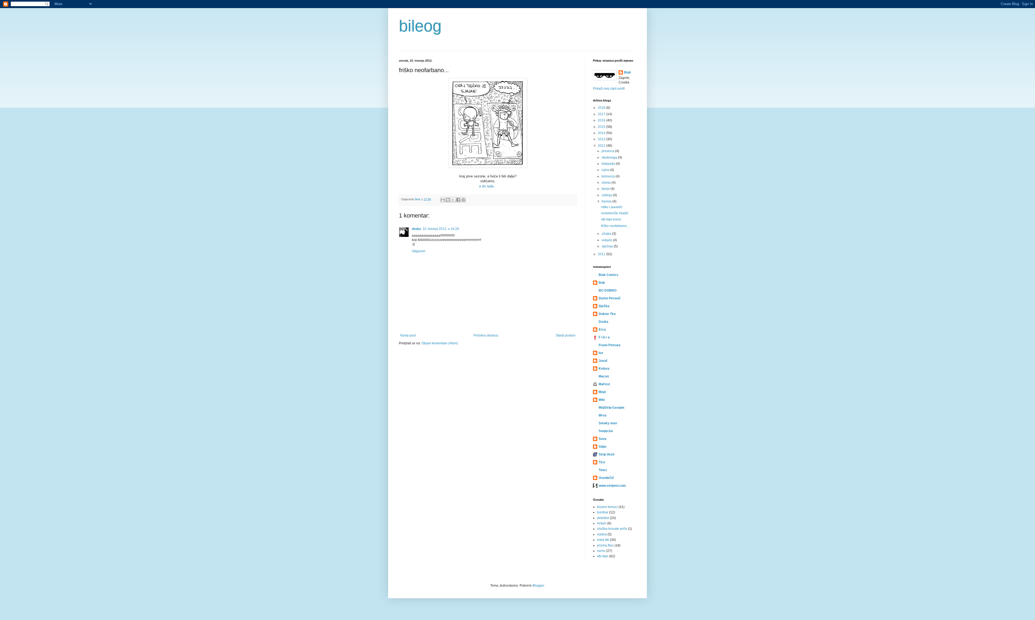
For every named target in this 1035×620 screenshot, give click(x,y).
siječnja (608, 246)
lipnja (606, 189)
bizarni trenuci (607, 507)
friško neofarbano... (615, 226)
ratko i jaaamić (611, 207)
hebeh (601, 523)
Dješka (604, 306)
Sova (602, 439)
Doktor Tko (607, 314)
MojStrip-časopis (612, 407)
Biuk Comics (608, 275)
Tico (602, 462)
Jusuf (603, 361)
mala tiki (603, 540)
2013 (602, 139)
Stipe (602, 447)
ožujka (607, 234)
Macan (604, 376)
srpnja (607, 182)
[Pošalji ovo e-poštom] (443, 199)
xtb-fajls (602, 556)
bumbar (602, 512)
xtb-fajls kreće (611, 219)
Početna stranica (486, 335)
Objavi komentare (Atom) (440, 343)
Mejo (602, 392)
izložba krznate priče (612, 529)
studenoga (610, 157)
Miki (602, 400)
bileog (420, 26)
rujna (606, 170)
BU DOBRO (607, 290)
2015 (602, 127)
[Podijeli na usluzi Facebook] (458, 199)
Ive (601, 353)
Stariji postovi (565, 335)
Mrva (602, 415)
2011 (602, 254)
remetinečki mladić (615, 213)
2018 (602, 108)
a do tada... (488, 186)
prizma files (605, 545)
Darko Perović (610, 298)
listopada (609, 164)
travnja (607, 201)
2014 (602, 133)
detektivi (603, 518)
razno (601, 551)
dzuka (416, 229)
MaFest (604, 384)
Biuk (627, 72)
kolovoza (609, 176)
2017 (602, 114)
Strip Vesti (606, 454)
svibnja (607, 195)
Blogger (538, 585)
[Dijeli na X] (453, 199)
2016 (602, 120)
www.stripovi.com (612, 486)
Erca (602, 329)
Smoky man (608, 423)
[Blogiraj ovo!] (448, 199)
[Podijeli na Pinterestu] (463, 199)
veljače (607, 240)
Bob (602, 283)
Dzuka (603, 322)
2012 (602, 146)
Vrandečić (606, 478)
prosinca (608, 151)
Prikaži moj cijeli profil (609, 88)
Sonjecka (606, 431)
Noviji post (408, 335)
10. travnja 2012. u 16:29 (441, 229)
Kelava (604, 368)
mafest (602, 534)
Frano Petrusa (609, 345)
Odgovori (418, 251)
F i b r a (604, 337)
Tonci (603, 470)
